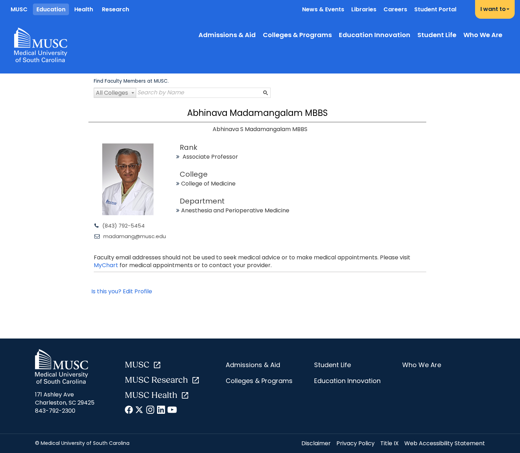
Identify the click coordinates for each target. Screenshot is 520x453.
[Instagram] (150, 411)
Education (50, 9)
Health (83, 9)
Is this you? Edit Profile (121, 291)
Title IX (389, 443)
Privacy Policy (355, 443)
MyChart (107, 265)
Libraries (363, 9)
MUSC (19, 9)
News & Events (323, 9)
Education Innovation (374, 34)
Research (115, 9)
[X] (139, 411)
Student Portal (435, 9)
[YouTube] (171, 411)
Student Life (436, 34)
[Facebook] (129, 411)
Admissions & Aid (227, 34)
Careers (395, 9)
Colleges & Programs (297, 34)
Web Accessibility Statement (444, 443)
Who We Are (482, 34)
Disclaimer (316, 443)
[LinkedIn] (161, 411)
